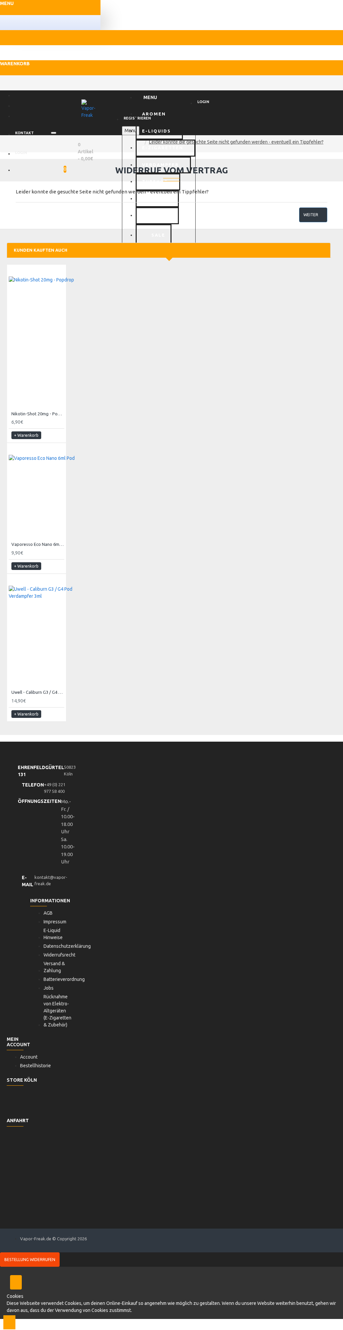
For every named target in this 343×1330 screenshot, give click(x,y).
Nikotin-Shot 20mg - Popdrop (37, 413)
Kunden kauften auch (40, 250)
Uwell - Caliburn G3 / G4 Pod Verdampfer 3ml (37, 692)
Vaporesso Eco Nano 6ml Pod (37, 544)
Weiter (310, 215)
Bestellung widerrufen (29, 1259)
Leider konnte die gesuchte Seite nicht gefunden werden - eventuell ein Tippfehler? (236, 142)
